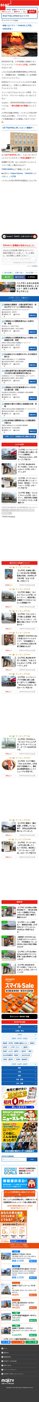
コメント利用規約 (32, 266)
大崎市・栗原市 (8, 1059)
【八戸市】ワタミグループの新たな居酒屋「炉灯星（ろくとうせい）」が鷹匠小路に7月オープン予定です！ (27, 619)
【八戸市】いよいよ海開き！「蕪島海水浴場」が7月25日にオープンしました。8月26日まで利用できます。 (27, 927)
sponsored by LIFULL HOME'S (19, 1247)
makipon (12, 516)
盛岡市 (26, 1047)
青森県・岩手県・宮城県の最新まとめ (15, 1043)
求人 (24, 11)
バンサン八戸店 (6, 513)
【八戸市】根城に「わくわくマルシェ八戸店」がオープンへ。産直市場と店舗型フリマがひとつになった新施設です (26, 597)
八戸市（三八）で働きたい (19, 298)
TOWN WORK (7, 169)
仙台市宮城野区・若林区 (10, 1055)
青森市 (32, 1043)
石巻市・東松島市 (21, 1059)
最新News (17, 11)
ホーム (5, 1348)
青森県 (16, 20)
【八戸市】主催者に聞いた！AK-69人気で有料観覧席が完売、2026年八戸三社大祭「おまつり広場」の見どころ (27, 576)
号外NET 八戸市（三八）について (13, 1374)
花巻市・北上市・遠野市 (10, 1051)
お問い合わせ (7, 1365)
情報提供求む (7, 1357)
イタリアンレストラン (27, 510)
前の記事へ (8, 273)
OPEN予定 (5, 510)
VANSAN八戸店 (14, 510)
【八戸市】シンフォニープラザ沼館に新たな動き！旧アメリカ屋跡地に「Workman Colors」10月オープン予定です (26, 682)
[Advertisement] (19, 540)
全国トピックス (6, 11)
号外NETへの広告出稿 (9, 1361)
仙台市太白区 (26, 1055)
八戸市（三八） (15, 1047)
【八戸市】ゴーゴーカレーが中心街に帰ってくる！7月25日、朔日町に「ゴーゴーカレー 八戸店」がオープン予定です (26, 848)
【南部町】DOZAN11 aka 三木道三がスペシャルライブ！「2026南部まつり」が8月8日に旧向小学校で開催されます (27, 641)
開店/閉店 (32, 11)
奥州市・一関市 (27, 1051)
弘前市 (5, 1047)
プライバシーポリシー (9, 1369)
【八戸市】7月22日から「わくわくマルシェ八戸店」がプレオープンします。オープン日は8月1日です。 (26, 744)
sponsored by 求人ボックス (19, 300)
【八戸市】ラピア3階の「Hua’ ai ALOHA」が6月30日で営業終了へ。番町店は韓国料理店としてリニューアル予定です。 (27, 766)
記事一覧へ (19, 273)
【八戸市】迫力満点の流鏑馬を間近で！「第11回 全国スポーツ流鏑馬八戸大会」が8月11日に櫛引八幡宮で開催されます (27, 912)
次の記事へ (30, 273)
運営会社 (6, 1352)
